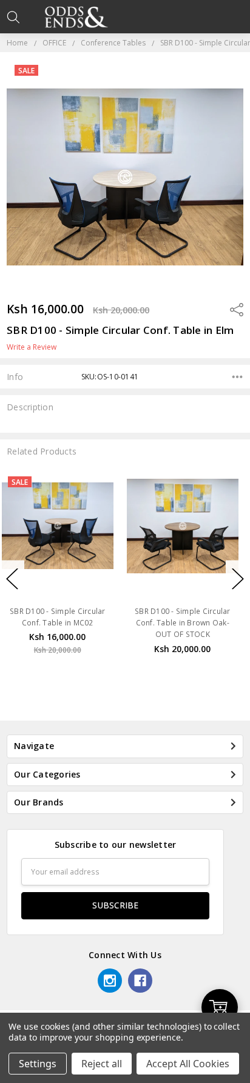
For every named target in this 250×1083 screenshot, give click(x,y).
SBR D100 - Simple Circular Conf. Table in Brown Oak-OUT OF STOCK (78, 622)
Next (238, 578)
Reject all (101, 1063)
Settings (37, 1063)
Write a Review (31, 347)
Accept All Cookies (187, 1063)
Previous (12, 578)
